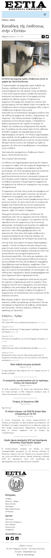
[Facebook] (43, 36)
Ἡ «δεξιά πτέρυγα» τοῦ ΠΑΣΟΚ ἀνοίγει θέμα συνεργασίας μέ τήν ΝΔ (25, 412)
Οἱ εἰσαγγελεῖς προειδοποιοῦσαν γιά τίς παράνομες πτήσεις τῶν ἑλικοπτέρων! (25, 381)
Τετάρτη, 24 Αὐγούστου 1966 (25, 401)
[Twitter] (47, 36)
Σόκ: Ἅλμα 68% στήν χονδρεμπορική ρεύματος (19, 322)
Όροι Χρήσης (10, 524)
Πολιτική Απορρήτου (13, 522)
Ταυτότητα (9, 519)
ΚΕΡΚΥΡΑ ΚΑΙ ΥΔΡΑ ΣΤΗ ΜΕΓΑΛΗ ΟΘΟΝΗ (20, 348)
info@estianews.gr (29, 552)
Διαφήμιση (9, 530)
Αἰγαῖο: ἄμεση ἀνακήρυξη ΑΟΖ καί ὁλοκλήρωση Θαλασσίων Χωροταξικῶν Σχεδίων (25, 441)
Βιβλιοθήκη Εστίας (12, 509)
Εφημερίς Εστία (7, 36)
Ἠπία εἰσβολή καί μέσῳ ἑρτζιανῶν (25, 364)
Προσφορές (9, 506)
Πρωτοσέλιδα (10, 504)
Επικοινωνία (10, 527)
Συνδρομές (9, 511)
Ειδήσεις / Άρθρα (8, 20)
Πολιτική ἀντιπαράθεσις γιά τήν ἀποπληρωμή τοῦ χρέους (23, 339)
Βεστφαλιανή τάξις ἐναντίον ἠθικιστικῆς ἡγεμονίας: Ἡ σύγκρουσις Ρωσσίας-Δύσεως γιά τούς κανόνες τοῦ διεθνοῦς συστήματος (25, 357)
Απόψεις (8, 499)
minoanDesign (29, 555)
